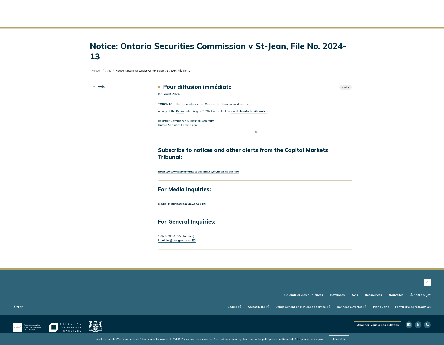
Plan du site (381, 307)
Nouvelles (396, 295)
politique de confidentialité (279, 339)
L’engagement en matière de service (301, 307)
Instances (337, 295)
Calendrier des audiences (303, 295)
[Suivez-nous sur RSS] (427, 324)
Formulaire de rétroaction (413, 307)
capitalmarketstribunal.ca (249, 111)
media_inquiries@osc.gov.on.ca (179, 204)
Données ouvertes (349, 307)
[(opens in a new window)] (27, 327)
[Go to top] (427, 282)
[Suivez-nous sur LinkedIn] (409, 324)
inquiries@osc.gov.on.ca (174, 240)
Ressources (373, 295)
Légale (232, 307)
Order (180, 111)
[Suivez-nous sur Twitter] (418, 324)
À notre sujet (420, 295)
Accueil (96, 70)
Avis (108, 70)
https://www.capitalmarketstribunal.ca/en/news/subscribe (198, 171)
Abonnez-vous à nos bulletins (378, 325)
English (19, 306)
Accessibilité (256, 307)
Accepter (338, 339)
